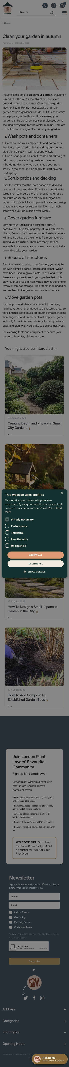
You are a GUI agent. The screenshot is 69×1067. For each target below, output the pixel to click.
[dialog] (34, 533)
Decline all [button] (36, 563)
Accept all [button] (35, 554)
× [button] (62, 493)
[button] (34, 572)
